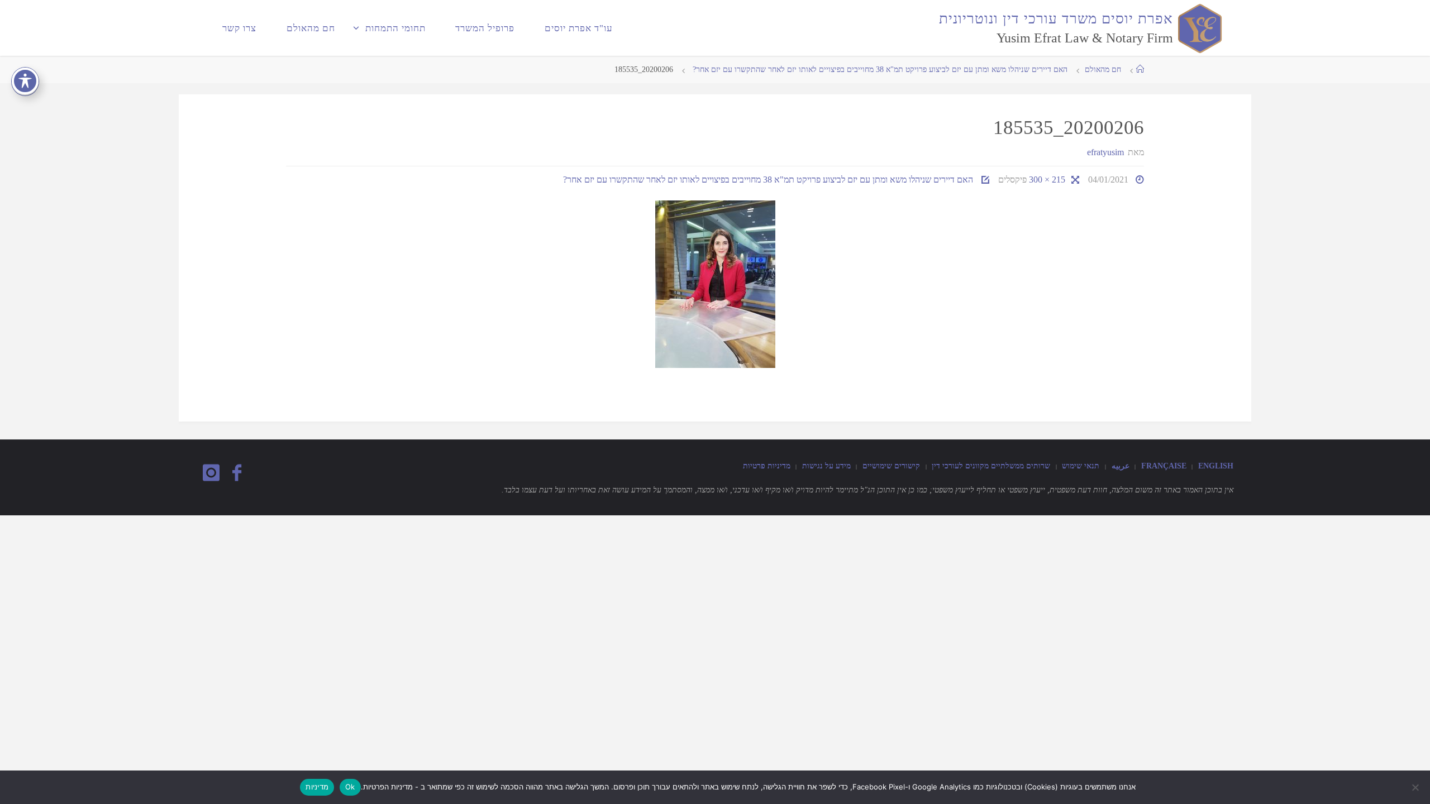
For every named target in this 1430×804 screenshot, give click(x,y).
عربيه (1120, 465)
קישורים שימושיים (891, 465)
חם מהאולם (1103, 69)
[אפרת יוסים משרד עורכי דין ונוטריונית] (1198, 27)
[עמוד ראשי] (1140, 69)
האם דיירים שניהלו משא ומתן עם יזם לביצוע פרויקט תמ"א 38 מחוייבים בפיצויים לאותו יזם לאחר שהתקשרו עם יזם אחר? (878, 69)
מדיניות (317, 786)
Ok (350, 786)
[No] (1416, 787)
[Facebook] (236, 473)
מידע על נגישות (826, 465)
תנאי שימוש (1080, 465)
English (1215, 465)
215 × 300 (1046, 179)
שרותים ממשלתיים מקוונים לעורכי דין (991, 465)
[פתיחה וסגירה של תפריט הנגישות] (25, 81)
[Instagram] (211, 473)
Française (1163, 465)
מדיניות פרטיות (766, 465)
